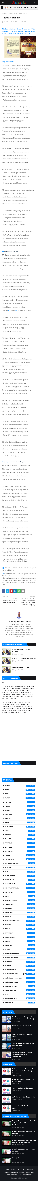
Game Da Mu (20, 1170)
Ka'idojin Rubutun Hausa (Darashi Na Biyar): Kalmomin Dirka (24, 1141)
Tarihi (17, 929)
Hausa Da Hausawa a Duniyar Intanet (22, 1036)
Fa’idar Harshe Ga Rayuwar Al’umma (21, 651)
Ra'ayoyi (17, 917)
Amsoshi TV (17, 806)
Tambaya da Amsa (12, 1175)
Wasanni (17, 962)
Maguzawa (17, 912)
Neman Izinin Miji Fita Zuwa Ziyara (21, 1107)
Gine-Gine (17, 847)
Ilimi (17, 872)
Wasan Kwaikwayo (17, 957)
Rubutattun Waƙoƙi (17, 921)
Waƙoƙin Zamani (17, 982)
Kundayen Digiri (17, 900)
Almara (17, 802)
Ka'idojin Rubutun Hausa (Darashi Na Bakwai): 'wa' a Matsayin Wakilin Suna (24, 1123)
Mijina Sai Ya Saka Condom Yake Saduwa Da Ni (23, 1080)
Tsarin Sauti (17, 937)
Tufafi (17, 949)
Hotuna (17, 867)
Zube (17, 994)
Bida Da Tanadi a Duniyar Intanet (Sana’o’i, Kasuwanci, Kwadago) (23, 1018)
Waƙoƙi (17, 966)
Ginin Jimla (17, 851)
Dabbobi (17, 835)
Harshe (17, 855)
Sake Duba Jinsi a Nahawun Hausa (24, 658)
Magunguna (17, 908)
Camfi (17, 831)
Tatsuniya (17, 933)
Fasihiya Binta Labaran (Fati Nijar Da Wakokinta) (23, 1045)
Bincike (17, 822)
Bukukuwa (17, 827)
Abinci (17, 786)
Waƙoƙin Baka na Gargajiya (17, 974)
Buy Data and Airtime (26, 1175)
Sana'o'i (17, 925)
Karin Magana (17, 884)
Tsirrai (17, 941)
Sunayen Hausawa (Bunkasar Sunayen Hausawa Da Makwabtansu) (22, 1055)
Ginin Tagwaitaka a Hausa (21, 667)
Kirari (17, 896)
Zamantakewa (17, 990)
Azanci (17, 810)
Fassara (17, 839)
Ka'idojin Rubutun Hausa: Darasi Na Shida (23, 1132)
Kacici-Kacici (17, 880)
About (13, 1170)
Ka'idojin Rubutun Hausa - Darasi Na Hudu (23, 1150)
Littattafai (17, 904)
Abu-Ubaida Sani (9, 22)
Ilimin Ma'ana (17, 876)
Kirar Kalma (17, 892)
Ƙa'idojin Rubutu (12, 13)
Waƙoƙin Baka (17, 970)
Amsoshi (24, 1178)
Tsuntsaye (17, 945)
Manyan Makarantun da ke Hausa (14, 1172)
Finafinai (17, 843)
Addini (17, 794)
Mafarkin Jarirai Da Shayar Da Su (23, 1097)
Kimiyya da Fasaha (17, 888)
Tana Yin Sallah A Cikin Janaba (22, 1088)
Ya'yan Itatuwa (17, 986)
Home (4, 13)
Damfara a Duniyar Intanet (21, 1026)
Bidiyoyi (17, 818)
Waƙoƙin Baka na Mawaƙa (17, 978)
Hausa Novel (17, 859)
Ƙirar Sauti (17, 1002)
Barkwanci (17, 814)
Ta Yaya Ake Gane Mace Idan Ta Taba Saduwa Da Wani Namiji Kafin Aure (23, 1071)
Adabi (17, 790)
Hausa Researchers (17, 863)
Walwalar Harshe (17, 953)
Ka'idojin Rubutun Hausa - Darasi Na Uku (23, 1159)
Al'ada (17, 798)
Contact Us (29, 1170)
